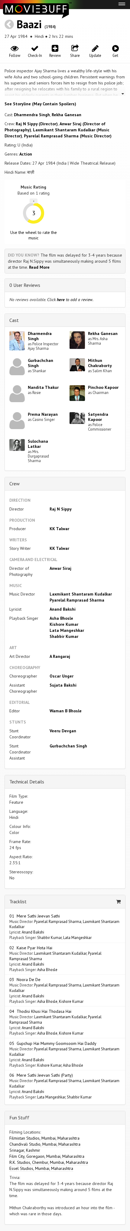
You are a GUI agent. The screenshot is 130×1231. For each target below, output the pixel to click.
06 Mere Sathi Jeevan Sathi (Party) (41, 1075)
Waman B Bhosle (66, 711)
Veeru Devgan (63, 731)
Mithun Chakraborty (100, 363)
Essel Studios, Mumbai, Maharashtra (41, 1168)
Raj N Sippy (61, 509)
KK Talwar (59, 528)
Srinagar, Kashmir (24, 1150)
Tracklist (18, 901)
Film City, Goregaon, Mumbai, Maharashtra (46, 1156)
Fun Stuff (19, 1117)
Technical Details (26, 782)
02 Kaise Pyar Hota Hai (30, 947)
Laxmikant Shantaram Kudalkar (81, 594)
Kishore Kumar (64, 624)
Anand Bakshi (63, 609)
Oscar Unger (61, 676)
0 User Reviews (24, 285)
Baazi (29, 24)
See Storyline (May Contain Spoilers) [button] (40, 104)
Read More (39, 267)
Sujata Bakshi (63, 685)
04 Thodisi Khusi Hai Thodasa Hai (40, 1011)
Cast (14, 320)
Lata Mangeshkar (67, 630)
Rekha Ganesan (66, 114)
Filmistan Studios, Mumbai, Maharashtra (44, 1138)
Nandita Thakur (43, 387)
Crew (14, 484)
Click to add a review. (70, 299)
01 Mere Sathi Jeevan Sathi (34, 916)
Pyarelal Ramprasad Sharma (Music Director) (68, 136)
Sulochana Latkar (38, 443)
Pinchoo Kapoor (103, 387)
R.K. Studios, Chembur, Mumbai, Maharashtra (48, 1162)
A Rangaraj (60, 656)
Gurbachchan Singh (40, 363)
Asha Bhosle (61, 618)
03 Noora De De (25, 979)
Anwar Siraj (60, 568)
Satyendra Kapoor (98, 417)
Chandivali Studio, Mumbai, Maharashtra (44, 1144)
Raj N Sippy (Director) (37, 123)
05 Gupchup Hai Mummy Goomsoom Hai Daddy (52, 1043)
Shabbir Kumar (64, 636)
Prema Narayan (43, 414)
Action (25, 154)
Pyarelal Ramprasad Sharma (77, 600)
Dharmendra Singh (32, 114)
